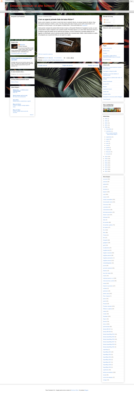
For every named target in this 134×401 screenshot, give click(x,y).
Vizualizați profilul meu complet (18, 53)
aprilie (107, 147)
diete (104, 219)
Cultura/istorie (106, 209)
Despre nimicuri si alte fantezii (32, 5)
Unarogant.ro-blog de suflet (110, 71)
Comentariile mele (107, 202)
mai (107, 145)
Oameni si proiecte (107, 286)
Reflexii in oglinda (107, 308)
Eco (104, 230)
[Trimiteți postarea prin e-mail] (64, 57)
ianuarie (108, 154)
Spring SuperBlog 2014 (109, 334)
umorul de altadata (107, 377)
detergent (105, 217)
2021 (106, 125)
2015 (106, 165)
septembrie (109, 137)
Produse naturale (55, 60)
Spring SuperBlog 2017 (109, 341)
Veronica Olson (74, 390)
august (108, 139)
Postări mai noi (42, 65)
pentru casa (106, 293)
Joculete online (107, 94)
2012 (106, 171)
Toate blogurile (106, 99)
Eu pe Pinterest (107, 59)
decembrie (109, 129)
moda (49, 60)
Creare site (106, 91)
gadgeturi (105, 242)
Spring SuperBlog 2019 (109, 344)
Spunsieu (22, 44)
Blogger (86, 390)
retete (104, 311)
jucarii (104, 265)
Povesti (105, 303)
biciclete (105, 189)
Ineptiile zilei (106, 250)
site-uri (62, 60)
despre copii (106, 214)
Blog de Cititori (17, 104)
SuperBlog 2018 (107, 364)
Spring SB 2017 (107, 329)
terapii (104, 375)
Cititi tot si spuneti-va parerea (45, 54)
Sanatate (105, 316)
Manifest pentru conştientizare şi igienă (22, 101)
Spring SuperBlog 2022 (109, 347)
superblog (105, 349)
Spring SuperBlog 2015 (109, 336)
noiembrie (108, 131)
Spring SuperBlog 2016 (109, 339)
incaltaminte (106, 247)
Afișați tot (31, 114)
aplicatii (105, 184)
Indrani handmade (107, 81)
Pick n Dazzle (106, 296)
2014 (106, 167)
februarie (108, 151)
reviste (104, 313)
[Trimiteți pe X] (70, 58)
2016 (106, 163)
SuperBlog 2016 (107, 359)
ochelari (105, 288)
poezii (104, 301)
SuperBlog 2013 (107, 352)
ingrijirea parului (107, 255)
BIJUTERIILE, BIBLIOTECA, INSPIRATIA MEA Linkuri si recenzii (111, 56)
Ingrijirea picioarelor (108, 258)
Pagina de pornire (68, 65)
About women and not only (20, 95)
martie (108, 149)
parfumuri (105, 291)
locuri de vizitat (106, 273)
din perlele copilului (108, 225)
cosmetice (105, 207)
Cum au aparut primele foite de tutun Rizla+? (56, 19)
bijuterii (105, 191)
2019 (106, 156)
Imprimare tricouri (107, 89)
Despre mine (106, 50)
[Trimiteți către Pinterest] (73, 58)
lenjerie (105, 270)
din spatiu (105, 227)
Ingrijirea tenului (107, 260)
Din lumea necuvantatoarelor (19, 96)
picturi (104, 298)
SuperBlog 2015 (107, 357)
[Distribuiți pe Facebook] (71, 58)
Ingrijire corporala (107, 252)
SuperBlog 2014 (107, 354)
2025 (106, 118)
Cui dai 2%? (106, 84)
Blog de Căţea (16, 110)
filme (104, 232)
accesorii (45, 60)
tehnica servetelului (108, 372)
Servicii (105, 321)
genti (104, 245)
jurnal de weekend (107, 268)
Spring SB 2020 (107, 331)
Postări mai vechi (93, 65)
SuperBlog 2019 (107, 367)
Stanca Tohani (14, 82)
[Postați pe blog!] (68, 58)
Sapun (104, 319)
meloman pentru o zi (108, 278)
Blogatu (105, 86)
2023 (106, 120)
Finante (105, 235)
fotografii (105, 240)
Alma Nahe (16, 99)
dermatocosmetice (107, 212)
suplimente (105, 369)
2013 (106, 169)
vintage (105, 380)
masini (104, 275)
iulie (107, 141)
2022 (106, 123)
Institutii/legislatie (107, 263)
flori (104, 237)
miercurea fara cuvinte (108, 280)
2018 (106, 158)
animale (105, 181)
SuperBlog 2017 (107, 362)
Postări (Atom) (71, 69)
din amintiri (105, 222)
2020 (106, 127)
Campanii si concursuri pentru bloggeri (112, 96)
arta (104, 186)
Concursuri (105, 204)
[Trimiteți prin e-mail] (67, 58)
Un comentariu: (58, 57)
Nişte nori (15, 92)
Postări (107, 19)
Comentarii (108, 22)
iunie (107, 143)
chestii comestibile (107, 199)
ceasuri (105, 197)
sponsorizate (106, 326)
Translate (37, 11)
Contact (105, 53)
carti (104, 194)
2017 (106, 160)
